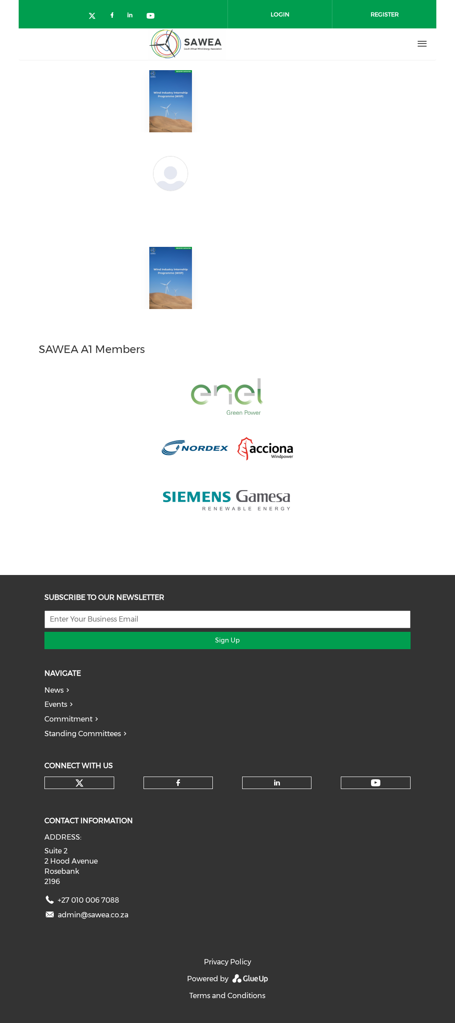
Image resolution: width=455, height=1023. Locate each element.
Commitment (68, 719)
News (54, 690)
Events (55, 704)
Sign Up (227, 640)
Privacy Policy (227, 962)
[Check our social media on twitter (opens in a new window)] (95, 16)
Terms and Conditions (227, 995)
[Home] (187, 43)
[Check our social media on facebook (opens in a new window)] (113, 16)
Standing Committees (82, 734)
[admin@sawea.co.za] (49, 916)
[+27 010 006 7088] (49, 902)
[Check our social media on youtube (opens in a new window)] (151, 16)
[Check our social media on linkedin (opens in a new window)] (132, 16)
